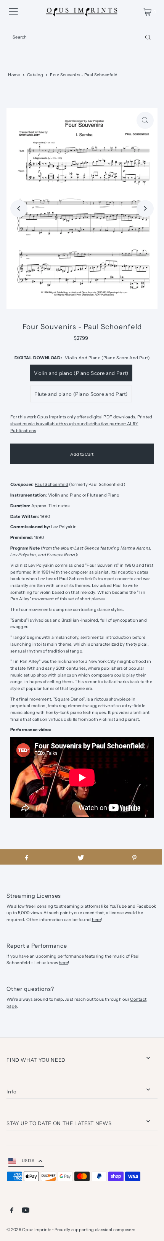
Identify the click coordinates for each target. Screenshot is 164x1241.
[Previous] (18, 208)
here (96, 919)
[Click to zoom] (145, 120)
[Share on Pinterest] (134, 857)
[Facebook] (11, 1211)
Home (14, 74)
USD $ (28, 1160)
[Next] (145, 208)
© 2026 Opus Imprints (28, 1229)
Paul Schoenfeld (51, 484)
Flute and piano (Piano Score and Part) (81, 394)
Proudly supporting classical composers (95, 1229)
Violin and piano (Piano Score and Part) (81, 373)
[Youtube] (25, 1211)
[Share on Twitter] (80, 857)
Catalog (35, 74)
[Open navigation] (13, 11)
